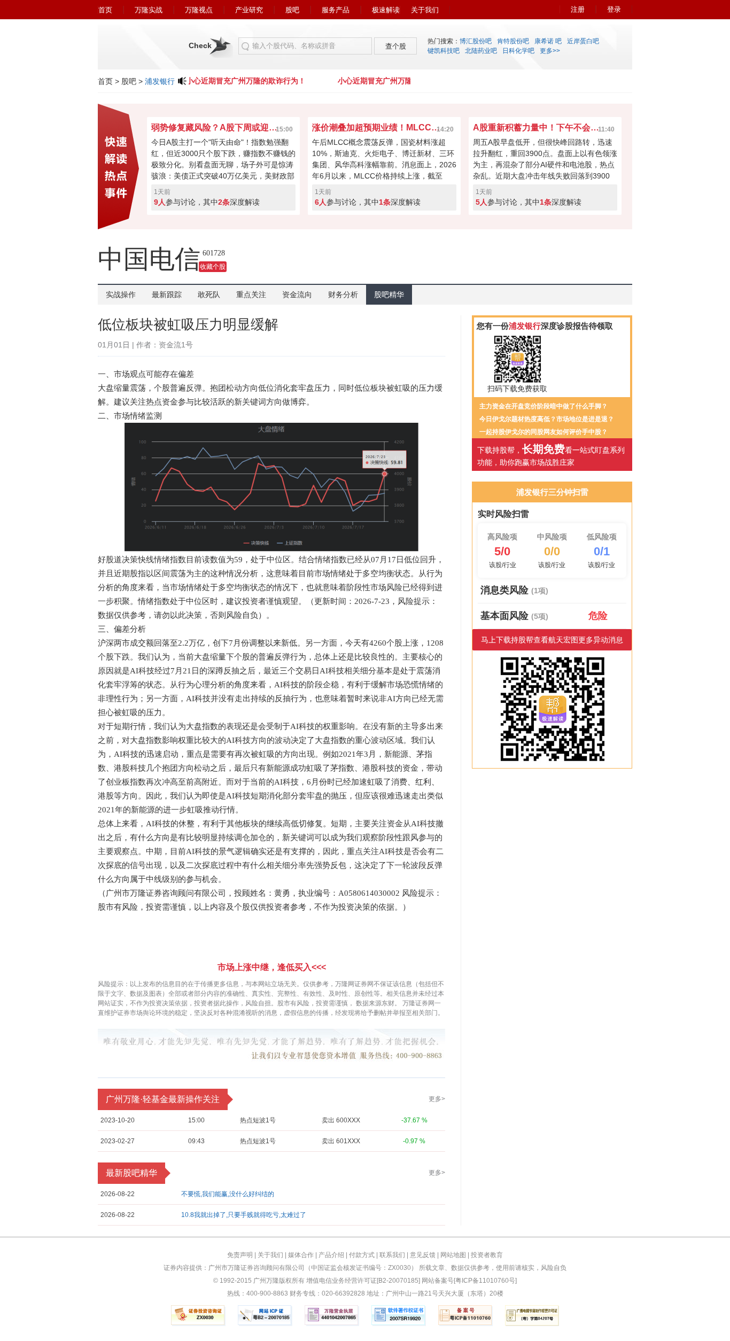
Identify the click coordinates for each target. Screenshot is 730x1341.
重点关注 (251, 294)
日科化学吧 (518, 51)
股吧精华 (389, 294)
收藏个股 (213, 266)
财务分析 (343, 294)
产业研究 (249, 10)
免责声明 (240, 1255)
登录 (614, 9)
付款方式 (362, 1255)
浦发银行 (160, 81)
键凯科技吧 (444, 51)
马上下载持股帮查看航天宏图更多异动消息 (552, 639)
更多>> (550, 51)
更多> (437, 1099)
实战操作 (121, 294)
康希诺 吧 (548, 41)
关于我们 (425, 10)
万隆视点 (199, 10)
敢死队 (209, 294)
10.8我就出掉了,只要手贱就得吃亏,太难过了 (243, 1215)
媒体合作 (301, 1255)
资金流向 (297, 294)
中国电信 (149, 259)
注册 (578, 9)
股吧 (292, 10)
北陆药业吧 (481, 51)
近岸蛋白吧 (583, 41)
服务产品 (336, 10)
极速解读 (386, 10)
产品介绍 (331, 1255)
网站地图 (453, 1255)
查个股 (395, 46)
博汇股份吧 (476, 41)
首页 (105, 10)
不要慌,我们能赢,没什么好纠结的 (227, 1194)
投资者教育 (487, 1255)
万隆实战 (148, 10)
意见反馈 (423, 1255)
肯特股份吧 (513, 41)
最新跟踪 (167, 294)
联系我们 (392, 1255)
